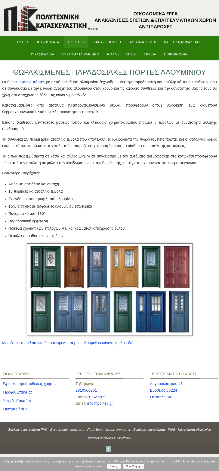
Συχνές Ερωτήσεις (18, 401)
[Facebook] (108, 449)
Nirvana (108, 437)
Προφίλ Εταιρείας (18, 392)
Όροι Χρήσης (133, 466)
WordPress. (124, 437)
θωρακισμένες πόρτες (25, 82)
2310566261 (86, 390)
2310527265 (94, 397)
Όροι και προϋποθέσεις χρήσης (29, 384)
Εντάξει (114, 466)
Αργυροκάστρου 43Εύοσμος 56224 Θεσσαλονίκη (166, 390)
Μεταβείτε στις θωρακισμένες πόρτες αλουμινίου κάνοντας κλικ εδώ (67, 343)
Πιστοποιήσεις (15, 409)
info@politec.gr (100, 403)
